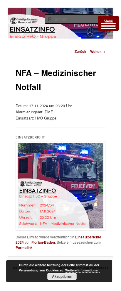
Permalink (24, 247)
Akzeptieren (62, 276)
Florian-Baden (43, 242)
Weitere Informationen (82, 270)
